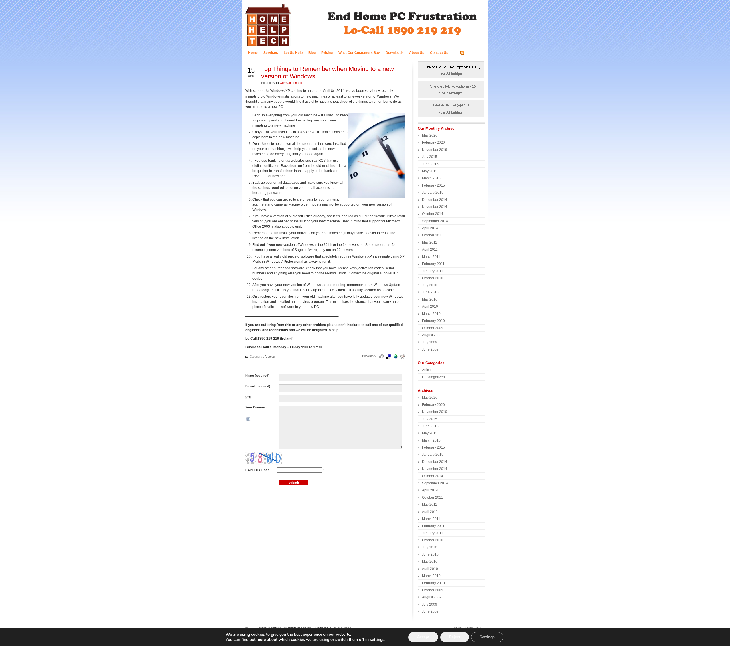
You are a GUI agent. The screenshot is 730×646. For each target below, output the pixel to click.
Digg (383, 356)
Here (479, 627)
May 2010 (429, 299)
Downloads (394, 53)
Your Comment (256, 407)
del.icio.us (390, 356)
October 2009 (432, 328)
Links (469, 627)
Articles (270, 356)
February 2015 (433, 185)
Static (458, 627)
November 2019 (434, 150)
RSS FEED (473, 53)
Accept (423, 637)
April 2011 (430, 250)
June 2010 (430, 292)
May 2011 (429, 242)
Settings (487, 637)
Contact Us (439, 53)
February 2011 (433, 264)
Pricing (327, 53)
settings (377, 639)
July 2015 (429, 157)
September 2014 (435, 221)
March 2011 (431, 257)
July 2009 (429, 342)
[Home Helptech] (268, 46)
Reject (454, 637)
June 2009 (430, 349)
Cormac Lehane (291, 82)
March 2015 (431, 178)
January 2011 (432, 271)
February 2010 (433, 321)
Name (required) (257, 375)
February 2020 (433, 143)
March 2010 (431, 314)
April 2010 (430, 307)
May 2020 (429, 135)
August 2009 (432, 335)
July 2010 (429, 285)
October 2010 (432, 278)
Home (253, 53)
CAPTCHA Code (257, 470)
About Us (416, 53)
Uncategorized (433, 377)
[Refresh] (248, 420)
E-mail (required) (257, 386)
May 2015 (429, 171)
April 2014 (430, 228)
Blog (312, 53)
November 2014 (434, 207)
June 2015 (430, 164)
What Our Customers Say (359, 53)
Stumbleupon (397, 356)
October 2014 (432, 214)
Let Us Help (293, 53)
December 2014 (434, 200)
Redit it (404, 356)
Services (270, 53)
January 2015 (432, 193)
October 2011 (432, 235)
